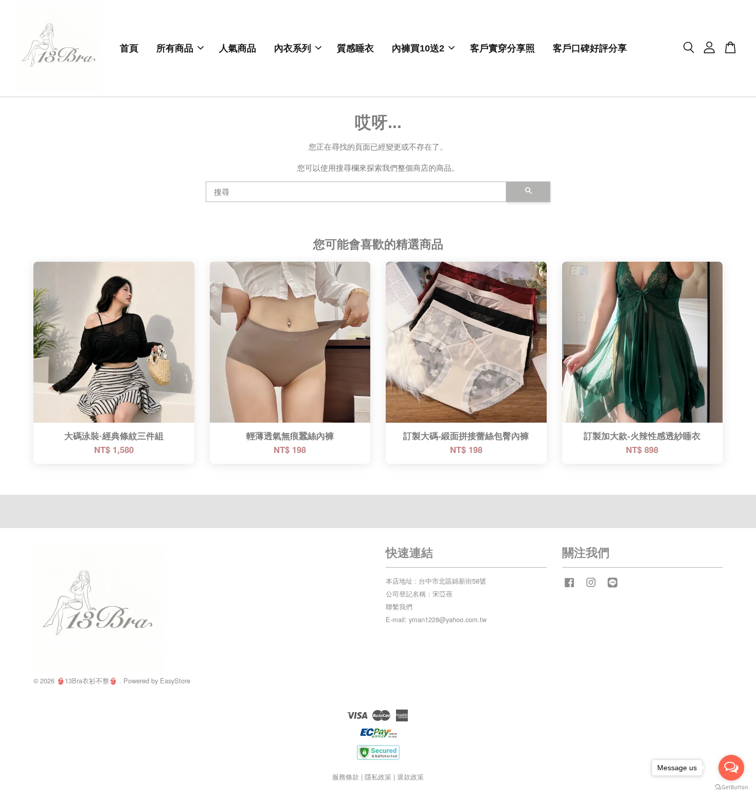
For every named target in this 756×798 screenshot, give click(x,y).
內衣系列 (292, 48)
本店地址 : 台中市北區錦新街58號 (436, 581)
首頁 (129, 48)
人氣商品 (237, 48)
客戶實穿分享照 (502, 48)
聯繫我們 (399, 606)
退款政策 (410, 777)
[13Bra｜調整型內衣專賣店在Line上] (612, 587)
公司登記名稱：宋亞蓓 (419, 593)
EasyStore (175, 680)
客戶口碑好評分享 (590, 48)
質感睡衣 (355, 48)
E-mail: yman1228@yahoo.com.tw (436, 619)
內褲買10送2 (418, 48)
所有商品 (174, 48)
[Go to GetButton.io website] (731, 787)
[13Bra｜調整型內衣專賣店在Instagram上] (591, 587)
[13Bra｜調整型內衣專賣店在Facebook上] (569, 587)
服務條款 (345, 777)
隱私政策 (378, 777)
